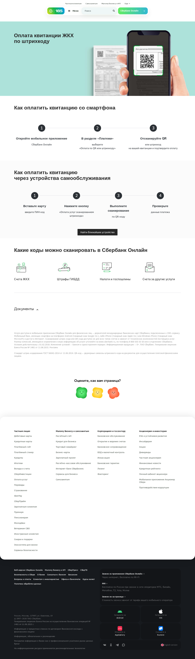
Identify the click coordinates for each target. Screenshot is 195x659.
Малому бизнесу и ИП (110, 3)
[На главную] (56, 10)
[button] (127, 3)
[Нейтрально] (97, 420)
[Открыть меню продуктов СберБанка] (144, 10)
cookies (21, 650)
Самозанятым (92, 3)
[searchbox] (99, 10)
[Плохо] (113, 420)
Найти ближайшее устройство (97, 238)
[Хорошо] (82, 420)
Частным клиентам (73, 3)
